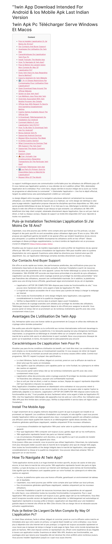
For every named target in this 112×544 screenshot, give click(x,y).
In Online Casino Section (28, 141)
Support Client (24, 154)
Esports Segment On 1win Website (32, 78)
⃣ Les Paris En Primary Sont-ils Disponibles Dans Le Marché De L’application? (31, 172)
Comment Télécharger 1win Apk (31, 167)
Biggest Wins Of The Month (29, 177)
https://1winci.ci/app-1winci (41, 244)
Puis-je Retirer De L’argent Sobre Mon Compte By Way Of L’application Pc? (31, 67)
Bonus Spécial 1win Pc (27, 133)
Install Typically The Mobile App (31, 59)
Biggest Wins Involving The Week (32, 138)
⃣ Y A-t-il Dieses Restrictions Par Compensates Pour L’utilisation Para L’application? (33, 83)
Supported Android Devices (30, 135)
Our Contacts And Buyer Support (32, 46)
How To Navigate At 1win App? (31, 62)
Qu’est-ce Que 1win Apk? (28, 93)
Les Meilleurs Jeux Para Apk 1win (32, 96)
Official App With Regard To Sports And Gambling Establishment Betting (33, 106)
